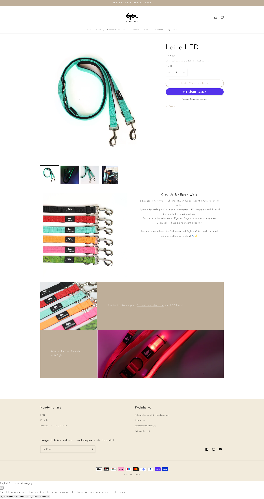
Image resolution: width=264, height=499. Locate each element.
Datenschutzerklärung (146, 426)
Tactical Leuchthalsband (150, 305)
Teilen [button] (172, 106)
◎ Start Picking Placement (13, 496)
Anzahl (169, 66)
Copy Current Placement (38, 496)
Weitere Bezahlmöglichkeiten (194, 99)
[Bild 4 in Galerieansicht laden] (110, 175)
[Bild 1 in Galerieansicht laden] (49, 175)
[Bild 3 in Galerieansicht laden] (90, 175)
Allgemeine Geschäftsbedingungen (152, 415)
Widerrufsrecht (142, 431)
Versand (179, 61)
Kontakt (44, 420)
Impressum (140, 420)
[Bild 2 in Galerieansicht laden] (70, 175)
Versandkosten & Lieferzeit (53, 426)
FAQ (42, 415)
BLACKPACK (135, 475)
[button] (99, 30)
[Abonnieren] (91, 449)
